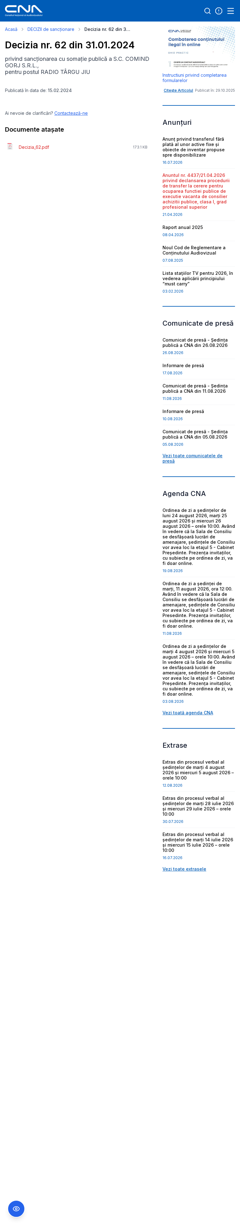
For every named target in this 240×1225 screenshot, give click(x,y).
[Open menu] (230, 11)
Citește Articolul (178, 90)
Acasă (11, 29)
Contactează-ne (71, 113)
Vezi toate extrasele (184, 869)
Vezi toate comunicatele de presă (192, 458)
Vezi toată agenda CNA (187, 712)
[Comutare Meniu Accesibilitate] (16, 1209)
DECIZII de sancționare (51, 29)
